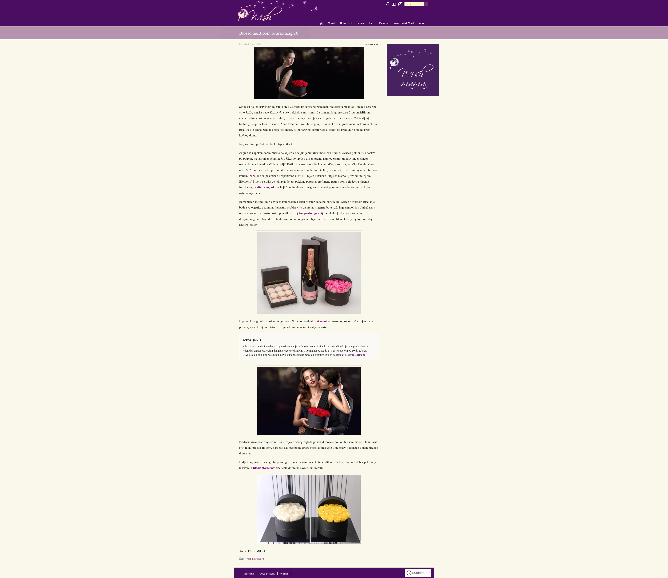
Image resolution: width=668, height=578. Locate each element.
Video (421, 23)
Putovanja (384, 23)
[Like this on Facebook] (252, 559)
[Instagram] (400, 4)
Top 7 (371, 23)
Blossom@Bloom (355, 355)
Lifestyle (251, 44)
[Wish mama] (413, 69)
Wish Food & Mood (404, 23)
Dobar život (346, 23)
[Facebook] (387, 4)
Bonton (360, 23)
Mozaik (331, 23)
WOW (258, 44)
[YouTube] (394, 4)
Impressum (249, 573)
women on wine (371, 43)
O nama (284, 573)
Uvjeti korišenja (267, 573)
